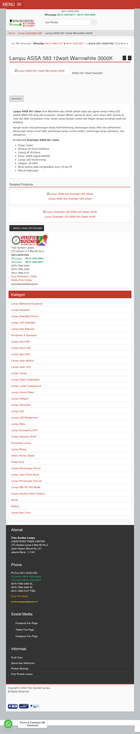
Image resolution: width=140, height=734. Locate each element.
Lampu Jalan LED (21, 367)
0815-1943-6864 (34, 258)
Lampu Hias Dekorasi (22, 329)
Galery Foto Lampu (21, 280)
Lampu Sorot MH (20, 341)
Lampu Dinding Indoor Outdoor (28, 493)
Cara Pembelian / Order (24, 276)
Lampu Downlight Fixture (24, 316)
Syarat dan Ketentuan (23, 663)
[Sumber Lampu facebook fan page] (109, 24)
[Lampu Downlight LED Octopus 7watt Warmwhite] (129, 58)
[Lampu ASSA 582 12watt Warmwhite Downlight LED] (124, 58)
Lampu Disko (18, 424)
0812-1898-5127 (39, 43)
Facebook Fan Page (26, 623)
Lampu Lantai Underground (26, 386)
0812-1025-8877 (60, 43)
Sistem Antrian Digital (22, 455)
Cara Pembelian (20, 596)
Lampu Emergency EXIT (24, 430)
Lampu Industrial (20, 310)
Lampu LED (17, 411)
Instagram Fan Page (26, 636)
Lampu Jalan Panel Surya (25, 474)
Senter (14, 500)
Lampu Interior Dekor (22, 392)
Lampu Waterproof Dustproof (27, 303)
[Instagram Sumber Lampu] (127, 24)
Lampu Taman (19, 373)
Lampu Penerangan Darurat (26, 481)
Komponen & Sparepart (24, 335)
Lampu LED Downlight (23, 322)
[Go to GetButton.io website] (8, 730)
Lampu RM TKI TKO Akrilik (25, 487)
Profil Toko (17, 657)
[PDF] (123, 91)
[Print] (127, 91)
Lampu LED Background (24, 417)
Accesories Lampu (21, 443)
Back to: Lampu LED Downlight (27, 227)
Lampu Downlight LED (30, 33)
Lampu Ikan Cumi (20, 512)
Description (16, 98)
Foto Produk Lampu (22, 674)
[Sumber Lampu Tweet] (118, 24)
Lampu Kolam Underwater (25, 379)
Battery (15, 506)
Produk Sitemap (19, 668)
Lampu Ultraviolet (20, 405)
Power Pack (17, 462)
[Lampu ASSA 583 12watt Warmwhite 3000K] (40, 70)
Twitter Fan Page (24, 629)
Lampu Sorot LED (21, 348)
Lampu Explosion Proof (23, 436)
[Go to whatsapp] (8, 724)
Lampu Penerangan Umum (26, 468)
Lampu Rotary (19, 449)
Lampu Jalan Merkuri (22, 360)
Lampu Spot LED (20, 354)
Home (12, 33)
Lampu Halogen (20, 398)
